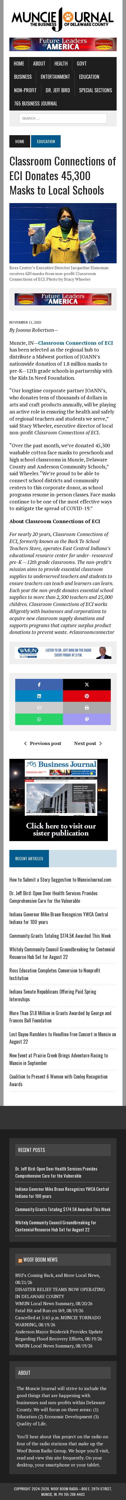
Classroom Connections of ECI (75, 342)
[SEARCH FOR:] (63, 117)
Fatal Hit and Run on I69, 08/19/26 (49, 1310)
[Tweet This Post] (87, 684)
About (39, 63)
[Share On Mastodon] (87, 719)
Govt (82, 63)
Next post (85, 743)
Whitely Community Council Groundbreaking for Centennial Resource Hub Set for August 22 (62, 953)
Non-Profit (25, 90)
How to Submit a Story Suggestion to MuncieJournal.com (60, 879)
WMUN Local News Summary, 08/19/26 (54, 1346)
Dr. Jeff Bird (58, 90)
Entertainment (55, 76)
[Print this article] (87, 707)
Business (23, 76)
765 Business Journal (35, 103)
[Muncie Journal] (63, 19)
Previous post (45, 743)
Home (19, 63)
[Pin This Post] (87, 696)
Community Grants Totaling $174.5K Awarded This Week (60, 935)
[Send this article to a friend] (39, 707)
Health (61, 63)
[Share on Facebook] (39, 684)
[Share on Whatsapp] (39, 719)
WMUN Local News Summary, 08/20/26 (54, 1303)
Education (89, 76)
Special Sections (95, 90)
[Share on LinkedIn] (39, 696)
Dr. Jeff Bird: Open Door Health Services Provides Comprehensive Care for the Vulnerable (53, 897)
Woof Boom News (40, 1259)
